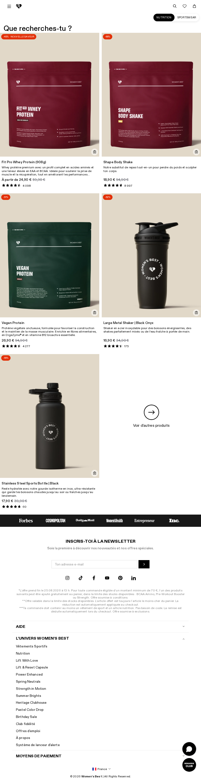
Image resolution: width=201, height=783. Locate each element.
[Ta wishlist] (184, 6)
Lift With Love (27, 660)
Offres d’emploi (28, 731)
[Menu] (9, 6)
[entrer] (144, 564)
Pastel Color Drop (30, 709)
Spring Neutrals (28, 681)
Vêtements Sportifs (32, 646)
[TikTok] (80, 578)
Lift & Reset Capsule (32, 667)
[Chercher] (175, 6)
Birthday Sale (26, 716)
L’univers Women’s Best (42, 638)
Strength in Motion (31, 688)
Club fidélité (25, 724)
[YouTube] (107, 578)
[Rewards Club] (189, 765)
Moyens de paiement (39, 756)
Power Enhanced (29, 674)
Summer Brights (28, 695)
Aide (20, 626)
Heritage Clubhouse (31, 702)
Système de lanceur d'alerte (38, 745)
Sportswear (186, 17)
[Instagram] (67, 578)
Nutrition (163, 17)
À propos (23, 738)
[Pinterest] (120, 578)
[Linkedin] (133, 578)
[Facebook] (94, 578)
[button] (100, 769)
